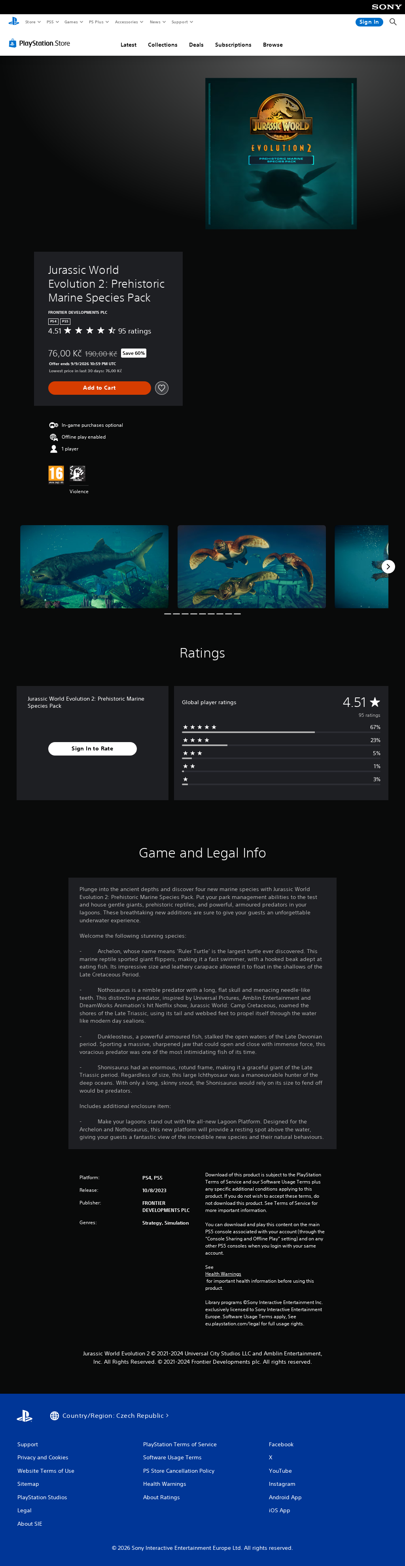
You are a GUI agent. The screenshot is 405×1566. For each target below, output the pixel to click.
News (155, 21)
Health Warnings (223, 1274)
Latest (128, 44)
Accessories (126, 21)
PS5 (50, 21)
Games (71, 21)
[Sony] (387, 12)
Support (179, 21)
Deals (196, 44)
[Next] (388, 566)
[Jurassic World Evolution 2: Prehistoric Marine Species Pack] (94, 567)
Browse (273, 44)
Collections (163, 44)
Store (30, 21)
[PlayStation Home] (14, 22)
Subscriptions (233, 44)
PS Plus (96, 21)
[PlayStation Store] (41, 43)
